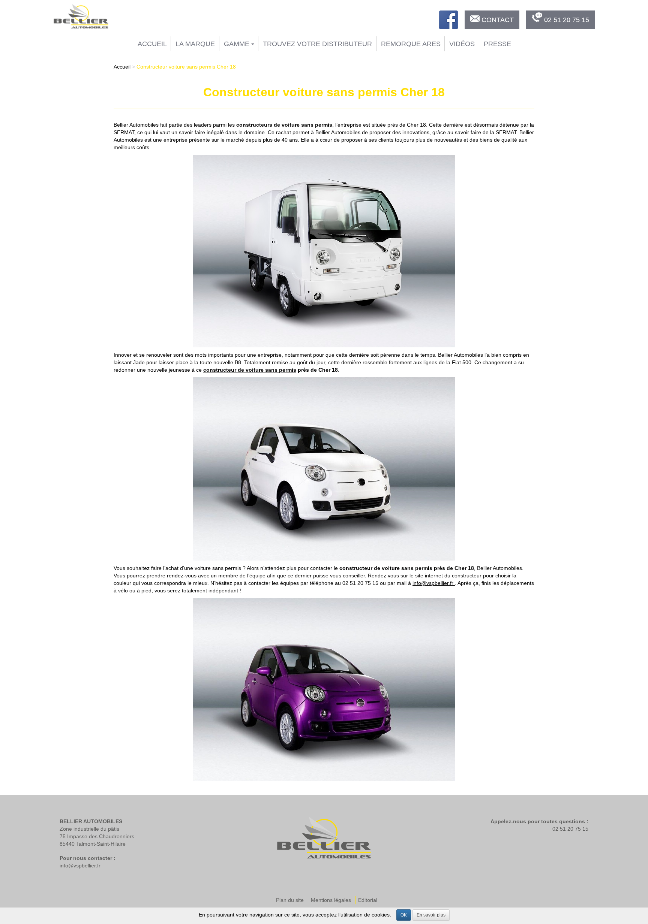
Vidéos (462, 44)
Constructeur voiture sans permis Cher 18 (186, 67)
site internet (429, 576)
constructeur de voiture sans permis (249, 370)
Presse (497, 44)
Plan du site (290, 900)
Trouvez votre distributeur (317, 44)
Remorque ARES (411, 44)
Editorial (367, 900)
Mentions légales (331, 900)
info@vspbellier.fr (433, 583)
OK (403, 915)
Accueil (152, 44)
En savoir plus (431, 915)
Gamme (237, 44)
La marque (195, 44)
